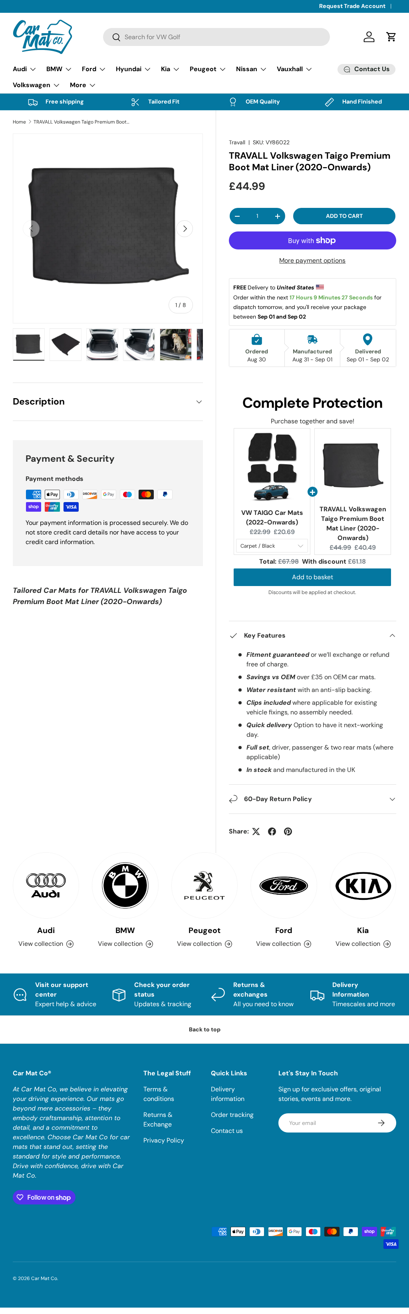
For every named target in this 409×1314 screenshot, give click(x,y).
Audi (46, 930)
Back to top (204, 1029)
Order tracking (232, 1115)
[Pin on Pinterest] (288, 831)
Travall (237, 142)
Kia (363, 930)
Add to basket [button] (312, 577)
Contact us (227, 1131)
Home (19, 122)
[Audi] (46, 885)
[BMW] (125, 885)
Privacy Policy (163, 1140)
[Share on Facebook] (272, 831)
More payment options (312, 260)
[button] (391, 37)
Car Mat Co (44, 1278)
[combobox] (216, 37)
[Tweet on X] (256, 831)
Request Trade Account (352, 6)
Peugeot (204, 930)
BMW (125, 930)
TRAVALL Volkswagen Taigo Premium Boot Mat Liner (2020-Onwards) (81, 122)
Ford (283, 930)
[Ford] (283, 885)
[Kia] (363, 885)
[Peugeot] (204, 885)
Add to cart (344, 215)
